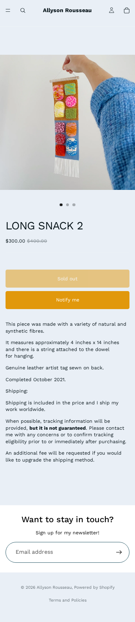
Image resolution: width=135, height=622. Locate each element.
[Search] (22, 10)
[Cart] (126, 10)
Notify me (67, 300)
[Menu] (8, 10)
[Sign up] (119, 552)
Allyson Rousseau (54, 587)
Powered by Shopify (94, 587)
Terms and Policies (68, 600)
